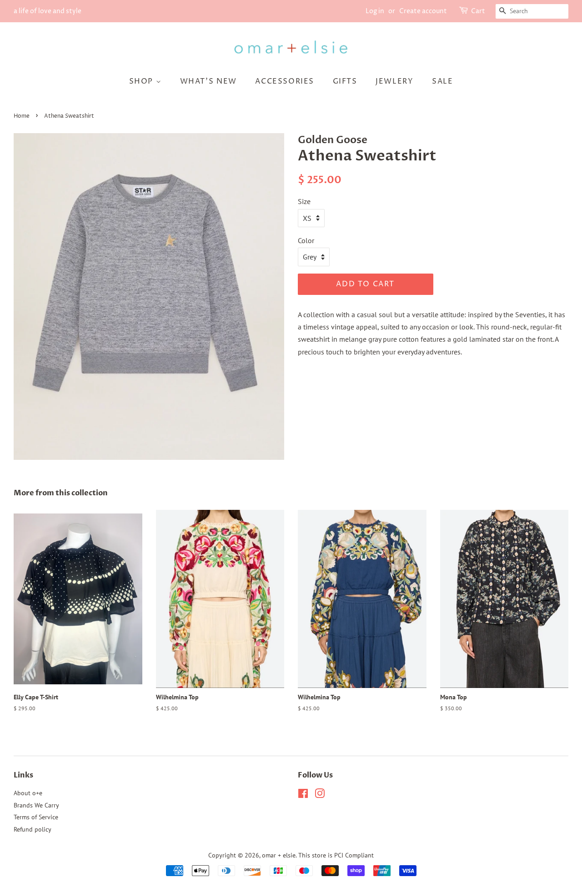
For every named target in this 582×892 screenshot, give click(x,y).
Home (22, 116)
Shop (142, 81)
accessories (284, 81)
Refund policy (32, 829)
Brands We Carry (36, 805)
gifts (345, 81)
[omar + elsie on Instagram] (320, 795)
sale (442, 81)
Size (304, 201)
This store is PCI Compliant (336, 855)
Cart (478, 11)
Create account (423, 11)
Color (306, 240)
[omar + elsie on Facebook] (303, 795)
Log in (375, 11)
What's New (208, 81)
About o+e (28, 793)
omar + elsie (279, 855)
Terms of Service (36, 817)
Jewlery (394, 81)
